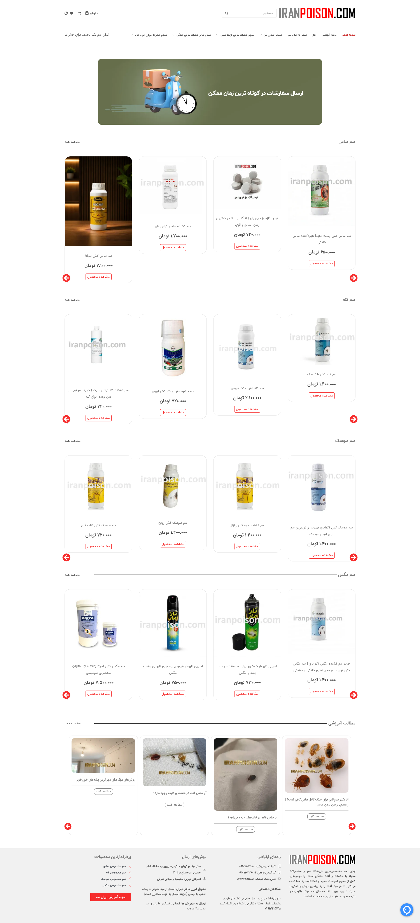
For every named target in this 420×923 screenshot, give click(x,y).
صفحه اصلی (348, 35)
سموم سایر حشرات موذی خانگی (194, 35)
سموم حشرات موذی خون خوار (151, 35)
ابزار (314, 35)
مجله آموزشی (329, 35)
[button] (66, 278)
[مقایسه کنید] (79, 13)
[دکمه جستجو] (226, 13)
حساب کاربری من (273, 35)
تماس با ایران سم (297, 35)
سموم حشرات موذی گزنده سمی (237, 35)
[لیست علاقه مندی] (71, 13)
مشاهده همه (72, 141)
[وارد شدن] (66, 13)
